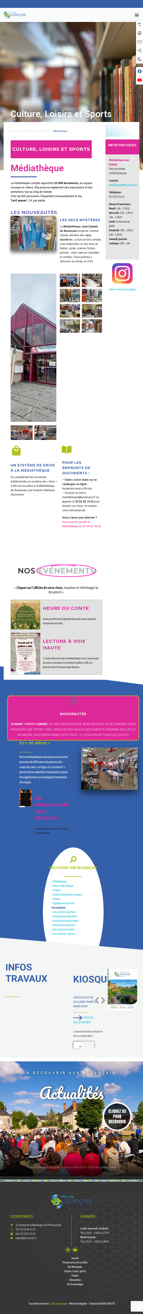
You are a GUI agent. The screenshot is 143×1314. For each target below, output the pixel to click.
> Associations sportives (64, 911)
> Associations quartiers (64, 925)
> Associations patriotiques (65, 920)
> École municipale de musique (67, 894)
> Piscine (56, 898)
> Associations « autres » (64, 933)
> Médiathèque (59, 881)
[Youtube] (75, 1250)
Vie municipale (75, 1266)
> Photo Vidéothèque (62, 885)
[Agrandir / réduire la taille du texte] (139, 24)
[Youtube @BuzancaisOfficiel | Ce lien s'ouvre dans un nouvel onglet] (139, 80)
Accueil (15, 131)
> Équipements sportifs (63, 903)
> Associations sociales (63, 929)
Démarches (75, 1279)
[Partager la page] (139, 50)
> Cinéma (56, 890)
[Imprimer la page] (139, 33)
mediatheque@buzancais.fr (123, 184)
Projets (75, 1275)
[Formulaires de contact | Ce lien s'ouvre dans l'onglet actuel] (139, 41)
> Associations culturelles (65, 916)
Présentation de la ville (75, 1262)
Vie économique (75, 1284)
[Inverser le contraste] (139, 59)
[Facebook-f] (68, 1250)
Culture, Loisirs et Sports (36, 131)
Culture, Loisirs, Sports (75, 1271)
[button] (137, 15)
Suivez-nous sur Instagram (122, 289)
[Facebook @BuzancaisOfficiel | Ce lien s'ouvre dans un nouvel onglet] (139, 71)
